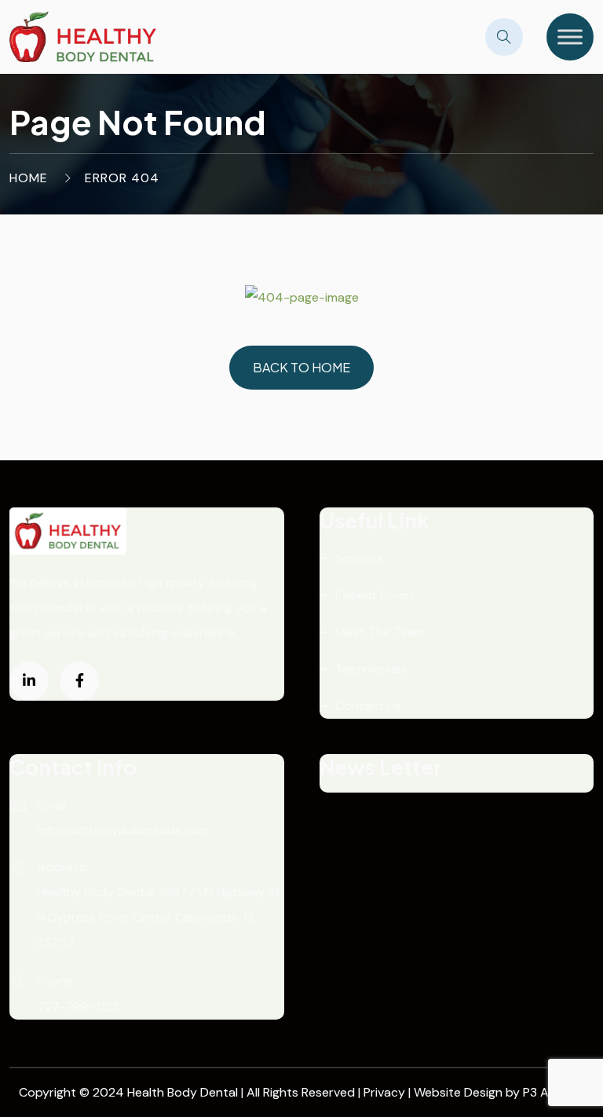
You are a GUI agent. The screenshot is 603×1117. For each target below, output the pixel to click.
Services (359, 558)
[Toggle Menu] (570, 36)
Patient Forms (375, 595)
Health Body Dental (184, 1092)
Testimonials (371, 669)
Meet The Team (380, 632)
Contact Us (368, 706)
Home (28, 178)
